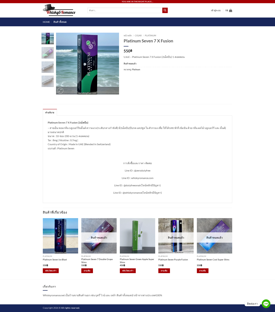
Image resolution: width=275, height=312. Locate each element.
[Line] (266, 303)
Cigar (138, 35)
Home (46, 22)
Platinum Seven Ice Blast (55, 259)
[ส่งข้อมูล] (165, 10)
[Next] (113, 63)
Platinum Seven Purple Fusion (173, 259)
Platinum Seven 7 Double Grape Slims (97, 261)
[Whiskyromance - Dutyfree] (63, 10)
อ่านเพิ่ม (87, 271)
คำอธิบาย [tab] (49, 112)
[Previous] (61, 63)
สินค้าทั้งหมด (60, 22)
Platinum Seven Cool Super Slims (213, 259)
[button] (216, 10)
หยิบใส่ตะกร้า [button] (50, 271)
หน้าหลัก (128, 35)
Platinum (150, 35)
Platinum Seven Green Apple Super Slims (137, 261)
